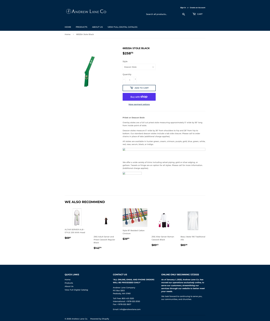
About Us (97, 27)
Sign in (183, 8)
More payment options (139, 104)
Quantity (127, 74)
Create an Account (197, 8)
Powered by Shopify (99, 319)
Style (125, 61)
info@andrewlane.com (130, 309)
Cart (199, 14)
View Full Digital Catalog (123, 27)
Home (68, 27)
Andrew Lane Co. (80, 319)
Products (81, 27)
